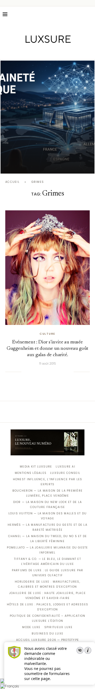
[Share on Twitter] (37, 372)
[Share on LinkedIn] (48, 372)
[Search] (89, 14)
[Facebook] (29, 52)
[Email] (66, 52)
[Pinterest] (51, 52)
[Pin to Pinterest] (42, 372)
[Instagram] (43, 52)
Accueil (12, 182)
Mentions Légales (30, 473)
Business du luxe (47, 634)
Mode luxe (31, 627)
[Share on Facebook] (32, 372)
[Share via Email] (69, 372)
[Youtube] (58, 52)
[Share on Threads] (59, 372)
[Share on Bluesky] (64, 372)
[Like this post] (25, 372)
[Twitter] (36, 52)
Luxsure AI (65, 467)
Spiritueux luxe (58, 627)
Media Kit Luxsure (36, 467)
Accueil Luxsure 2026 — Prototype (47, 640)
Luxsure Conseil (65, 473)
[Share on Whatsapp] (53, 372)
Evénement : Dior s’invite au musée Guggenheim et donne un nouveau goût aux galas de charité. (47, 348)
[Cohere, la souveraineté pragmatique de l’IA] (47, 117)
